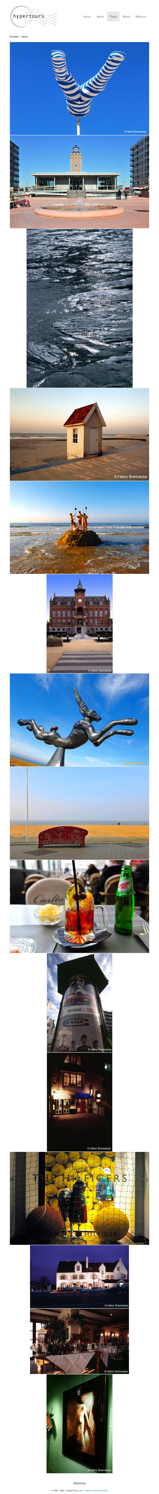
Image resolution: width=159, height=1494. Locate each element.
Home (87, 16)
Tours (113, 16)
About (100, 16)
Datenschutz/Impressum (96, 1490)
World (126, 16)
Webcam (141, 16)
